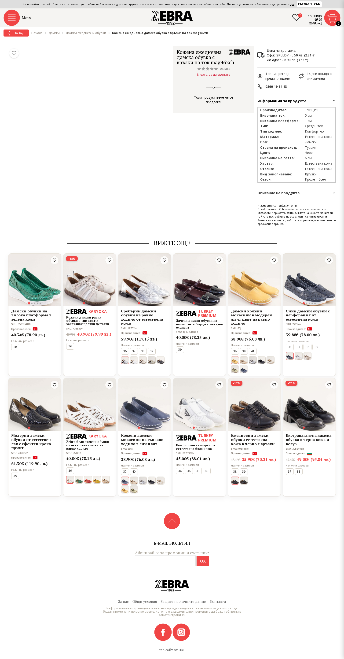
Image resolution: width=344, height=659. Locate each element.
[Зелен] (235, 369)
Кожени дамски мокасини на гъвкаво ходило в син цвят (142, 439)
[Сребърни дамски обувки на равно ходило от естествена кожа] (144, 280)
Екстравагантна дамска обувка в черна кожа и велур (308, 439)
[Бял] (134, 360)
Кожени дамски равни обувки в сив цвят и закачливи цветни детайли (87, 321)
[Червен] (88, 480)
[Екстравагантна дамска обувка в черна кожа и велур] (309, 404)
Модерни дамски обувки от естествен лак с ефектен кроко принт (31, 441)
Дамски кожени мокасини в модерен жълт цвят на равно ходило (251, 317)
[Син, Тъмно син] (244, 369)
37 (133, 351)
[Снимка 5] (40, 303)
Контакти (218, 601)
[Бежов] (143, 360)
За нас (123, 601)
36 (70, 346)
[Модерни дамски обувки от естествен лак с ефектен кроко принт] (34, 404)
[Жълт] (97, 480)
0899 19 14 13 (276, 86)
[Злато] (152, 360)
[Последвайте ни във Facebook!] (163, 632)
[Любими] (14, 53)
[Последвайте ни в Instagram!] (181, 632)
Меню (26, 17)
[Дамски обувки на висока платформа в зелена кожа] (34, 280)
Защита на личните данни (183, 601)
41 (252, 351)
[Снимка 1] (29, 303)
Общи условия (144, 601)
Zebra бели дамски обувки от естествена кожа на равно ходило (87, 445)
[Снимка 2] (32, 303)
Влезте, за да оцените (213, 74)
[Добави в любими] (54, 260)
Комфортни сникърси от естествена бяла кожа (196, 447)
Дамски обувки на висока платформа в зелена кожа (31, 315)
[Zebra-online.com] (172, 18)
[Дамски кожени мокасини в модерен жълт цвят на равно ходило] (254, 280)
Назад (18, 33)
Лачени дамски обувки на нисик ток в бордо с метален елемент (199, 324)
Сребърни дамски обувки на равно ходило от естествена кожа (142, 317)
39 (151, 351)
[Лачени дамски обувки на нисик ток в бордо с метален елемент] (199, 280)
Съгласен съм (309, 4)
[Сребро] (253, 360)
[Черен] (161, 360)
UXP (182, 650)
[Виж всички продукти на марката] (239, 52)
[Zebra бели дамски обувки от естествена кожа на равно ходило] (89, 404)
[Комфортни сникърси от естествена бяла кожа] (199, 404)
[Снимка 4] (37, 303)
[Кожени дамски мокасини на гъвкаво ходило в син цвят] (144, 404)
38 (15, 347)
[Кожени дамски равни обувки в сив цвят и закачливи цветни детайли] (89, 280)
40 (133, 472)
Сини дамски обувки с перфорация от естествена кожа (308, 315)
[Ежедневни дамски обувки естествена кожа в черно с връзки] (254, 404)
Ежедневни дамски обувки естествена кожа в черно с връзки (253, 439)
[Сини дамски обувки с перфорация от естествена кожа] (309, 280)
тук (292, 4)
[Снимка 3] (34, 303)
